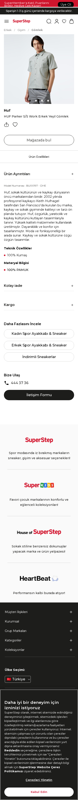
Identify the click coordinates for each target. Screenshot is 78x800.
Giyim (21, 30)
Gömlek (37, 30)
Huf (7, 110)
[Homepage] (21, 21)
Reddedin (12, 750)
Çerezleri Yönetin (39, 779)
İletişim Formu (39, 395)
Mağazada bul (39, 140)
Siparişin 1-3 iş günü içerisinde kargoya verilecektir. (39, 10)
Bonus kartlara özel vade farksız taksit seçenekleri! (39, 7)
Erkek (7, 30)
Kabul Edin (39, 792)
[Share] (6, 124)
